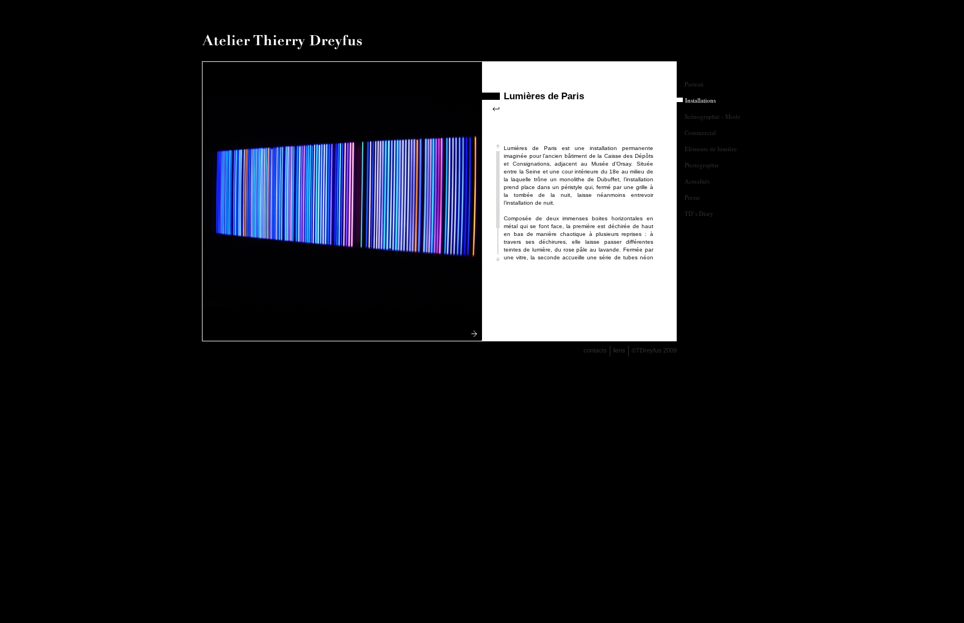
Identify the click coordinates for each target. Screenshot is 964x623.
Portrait (694, 84)
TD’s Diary (699, 213)
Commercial (700, 132)
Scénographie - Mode (712, 116)
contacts (595, 350)
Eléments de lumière (711, 148)
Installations (700, 100)
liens (619, 350)
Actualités (697, 181)
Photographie (702, 165)
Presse (692, 197)
